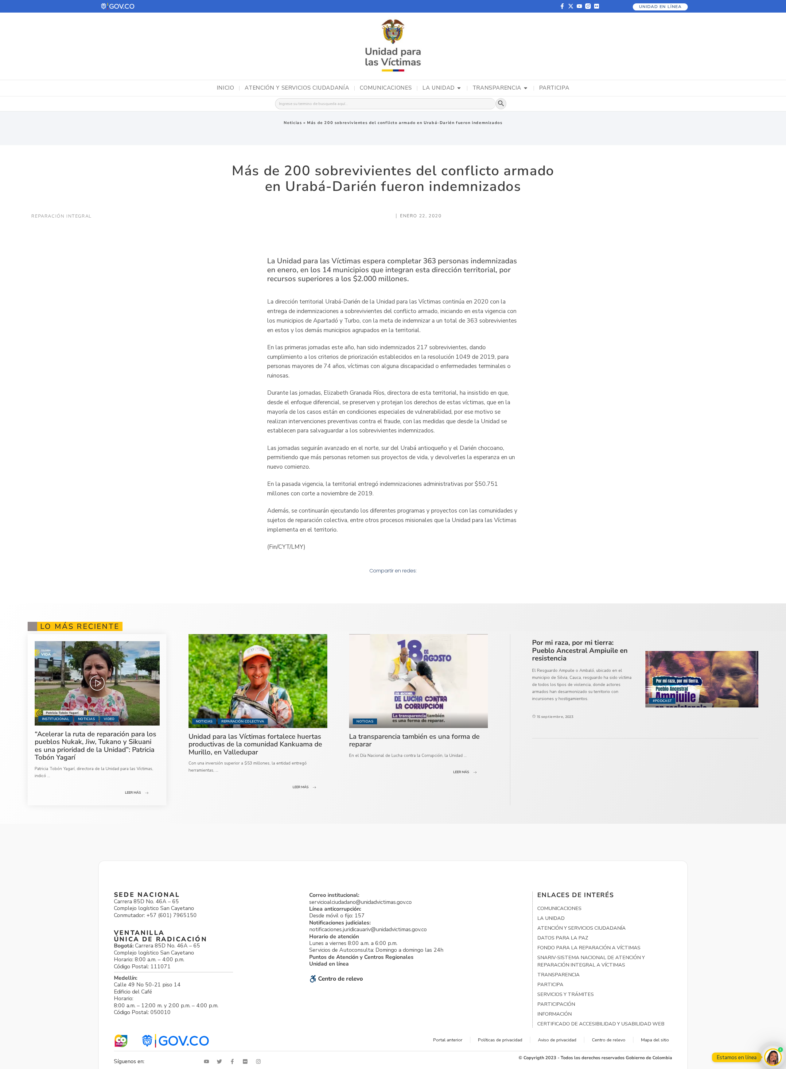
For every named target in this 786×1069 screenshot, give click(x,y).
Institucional (55, 719)
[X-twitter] (571, 6)
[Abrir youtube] (208, 1061)
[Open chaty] (773, 1057)
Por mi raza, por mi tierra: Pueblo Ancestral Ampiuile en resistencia (580, 650)
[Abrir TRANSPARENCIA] (525, 88)
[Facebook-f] (562, 6)
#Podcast (662, 701)
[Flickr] (596, 6)
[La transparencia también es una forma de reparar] (418, 681)
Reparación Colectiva (242, 721)
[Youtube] (579, 6)
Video (109, 719)
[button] (118, 6)
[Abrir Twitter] (221, 1061)
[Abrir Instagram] (260, 1061)
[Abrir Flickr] (247, 1061)
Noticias (293, 123)
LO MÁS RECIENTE (79, 626)
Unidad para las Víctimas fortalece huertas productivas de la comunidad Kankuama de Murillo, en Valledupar (255, 744)
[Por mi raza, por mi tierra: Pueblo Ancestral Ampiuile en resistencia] (701, 679)
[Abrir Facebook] (234, 1061)
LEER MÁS (133, 792)
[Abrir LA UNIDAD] (459, 88)
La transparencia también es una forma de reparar (414, 740)
